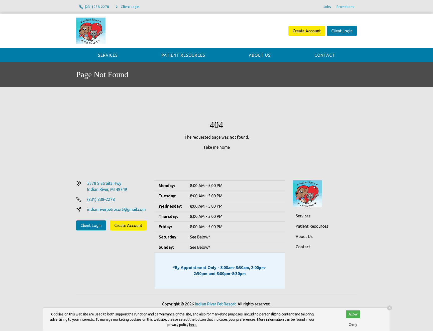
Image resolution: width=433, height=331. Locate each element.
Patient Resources (183, 55)
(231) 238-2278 (101, 199)
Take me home (216, 147)
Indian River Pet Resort (215, 304)
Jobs (327, 7)
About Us (260, 55)
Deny (353, 324)
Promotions (345, 7)
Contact (324, 55)
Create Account (307, 31)
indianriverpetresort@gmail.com (116, 209)
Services (108, 55)
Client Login (342, 31)
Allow (353, 314)
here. (193, 325)
